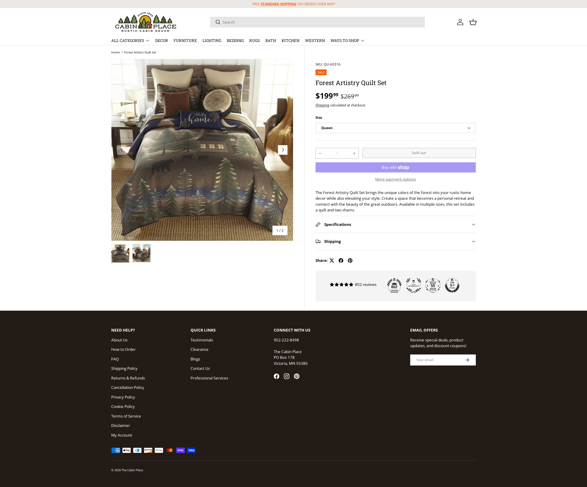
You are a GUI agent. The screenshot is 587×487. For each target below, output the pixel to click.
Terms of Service (126, 416)
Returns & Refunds (128, 378)
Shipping (322, 105)
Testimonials (202, 340)
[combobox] (317, 22)
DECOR (161, 40)
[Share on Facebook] (341, 260)
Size (319, 117)
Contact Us (200, 368)
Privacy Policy (123, 397)
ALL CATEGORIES (127, 40)
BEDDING (235, 40)
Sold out (419, 152)
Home (115, 52)
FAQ (115, 359)
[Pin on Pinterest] (350, 260)
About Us (119, 340)
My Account (121, 435)
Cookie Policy (123, 406)
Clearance (199, 349)
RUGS (254, 40)
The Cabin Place (132, 470)
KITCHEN (290, 40)
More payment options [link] (395, 179)
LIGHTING (211, 40)
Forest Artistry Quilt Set (140, 52)
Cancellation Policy (127, 387)
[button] (473, 22)
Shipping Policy (124, 368)
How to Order (123, 349)
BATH (270, 40)
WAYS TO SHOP (344, 40)
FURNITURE (185, 40)
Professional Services (209, 378)
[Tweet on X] (331, 260)
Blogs (195, 359)
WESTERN (315, 40)
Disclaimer (120, 425)
